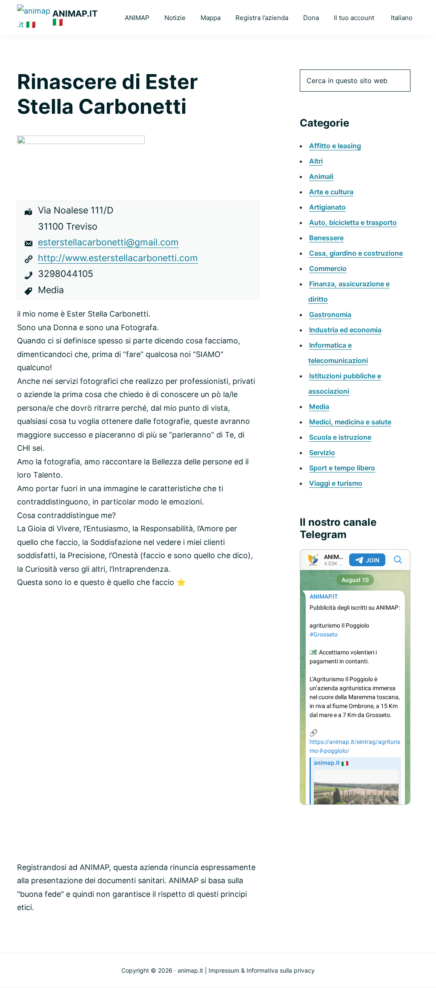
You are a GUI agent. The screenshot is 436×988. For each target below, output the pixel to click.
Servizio (322, 452)
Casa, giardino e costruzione (356, 253)
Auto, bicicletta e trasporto (353, 222)
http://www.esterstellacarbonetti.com (118, 257)
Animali (321, 176)
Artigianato (327, 207)
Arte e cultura (331, 191)
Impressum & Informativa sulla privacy (262, 970)
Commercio (328, 268)
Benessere (326, 237)
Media (319, 406)
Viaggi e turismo (335, 483)
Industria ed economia (345, 329)
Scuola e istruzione (340, 437)
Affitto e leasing (335, 145)
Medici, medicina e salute (350, 422)
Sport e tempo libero (342, 468)
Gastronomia (330, 314)
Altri (316, 161)
